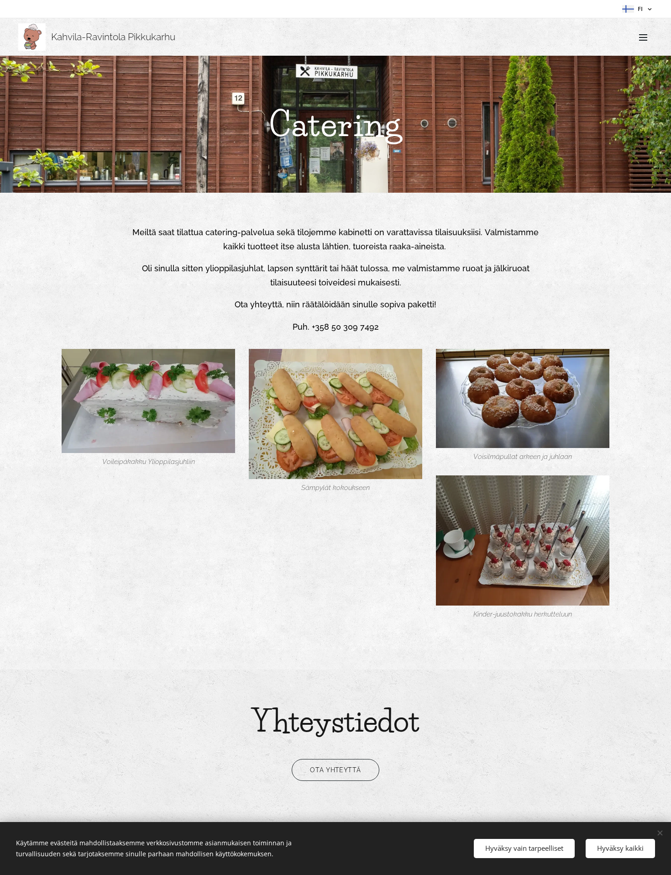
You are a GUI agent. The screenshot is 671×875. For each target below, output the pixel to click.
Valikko (646, 37)
